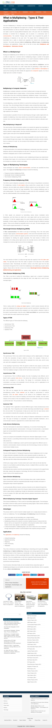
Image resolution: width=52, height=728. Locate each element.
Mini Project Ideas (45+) (32, 659)
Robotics (41, 5)
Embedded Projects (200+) (33, 642)
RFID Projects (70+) (31, 668)
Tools (44, 12)
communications (7, 36)
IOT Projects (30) (31, 648)
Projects (6, 9)
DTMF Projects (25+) (31, 626)
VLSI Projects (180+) (31, 677)
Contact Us (45, 720)
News (13, 14)
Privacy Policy (37, 720)
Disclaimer (15, 720)
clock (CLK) (19, 378)
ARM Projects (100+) (31, 622)
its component (34, 70)
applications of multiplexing (12, 534)
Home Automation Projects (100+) (34, 646)
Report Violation (23, 720)
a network (46, 409)
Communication (31, 5)
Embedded (25, 12)
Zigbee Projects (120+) (32, 681)
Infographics (6, 14)
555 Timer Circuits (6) (31, 615)
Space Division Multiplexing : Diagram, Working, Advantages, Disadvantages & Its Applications (30, 604)
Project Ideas (14, 12)
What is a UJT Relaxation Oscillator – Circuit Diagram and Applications (39, 707)
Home (5, 5)
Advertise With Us (7, 720)
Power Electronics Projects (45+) (34, 664)
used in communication (24, 167)
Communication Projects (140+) (34, 624)
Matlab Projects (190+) (32, 653)
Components (38, 12)
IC (19, 12)
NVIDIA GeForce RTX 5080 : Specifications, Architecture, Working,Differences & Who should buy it (12, 642)
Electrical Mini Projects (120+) (33, 635)
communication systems (22, 233)
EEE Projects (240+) (31, 631)
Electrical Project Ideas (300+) (33, 637)
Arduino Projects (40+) (32, 620)
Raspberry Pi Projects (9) (32, 666)
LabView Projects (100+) (32, 651)
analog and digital (21, 306)
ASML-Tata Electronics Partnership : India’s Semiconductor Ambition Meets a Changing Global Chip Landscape (12, 623)
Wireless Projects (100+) (32, 679)
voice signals (21, 185)
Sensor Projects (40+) (32, 673)
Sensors (31, 12)
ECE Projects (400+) (31, 629)
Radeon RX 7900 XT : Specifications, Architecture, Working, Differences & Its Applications (12, 647)
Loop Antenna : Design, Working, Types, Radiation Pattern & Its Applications (8, 603)
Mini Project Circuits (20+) (32, 657)
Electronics (21, 5)
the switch (15, 394)
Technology (6, 709)
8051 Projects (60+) (31, 618)
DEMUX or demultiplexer (41, 68)
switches (22, 392)
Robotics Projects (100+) (32, 670)
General (14, 9)
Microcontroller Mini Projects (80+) (34, 655)
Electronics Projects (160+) (33, 640)
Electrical (11, 5)
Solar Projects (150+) (31, 675)
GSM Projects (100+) (31, 644)
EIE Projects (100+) (31, 633)
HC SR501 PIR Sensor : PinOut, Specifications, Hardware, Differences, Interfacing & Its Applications (12, 652)
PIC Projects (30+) (31, 662)
